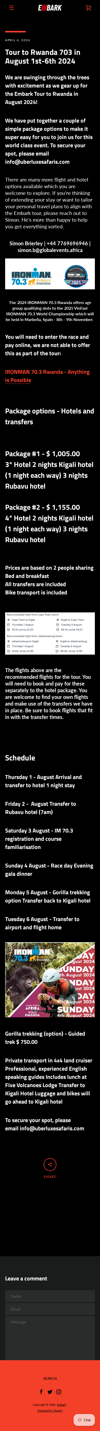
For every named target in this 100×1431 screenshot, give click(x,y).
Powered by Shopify (50, 1410)
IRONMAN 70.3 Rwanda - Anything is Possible (47, 375)
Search (50, 1379)
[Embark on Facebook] (41, 1391)
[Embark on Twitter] (50, 1391)
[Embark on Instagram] (58, 1391)
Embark (61, 1404)
